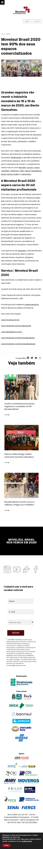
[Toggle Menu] (2, 2)
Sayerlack (22, 250)
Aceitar (6, 845)
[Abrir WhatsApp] (37, 843)
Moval (3, 174)
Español (37, 21)
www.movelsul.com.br (10, 320)
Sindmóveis (16, 157)
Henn (22, 171)
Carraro (30, 167)
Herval (27, 171)
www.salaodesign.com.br (11, 332)
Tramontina (26, 174)
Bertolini (22, 167)
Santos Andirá (13, 174)
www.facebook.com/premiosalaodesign (18, 338)
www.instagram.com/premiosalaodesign (18, 344)
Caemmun (14, 171)
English (27, 21)
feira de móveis (13, 121)
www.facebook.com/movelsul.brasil (16, 326)
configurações (27, 841)
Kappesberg (36, 171)
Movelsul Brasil (28, 118)
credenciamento (31, 304)
